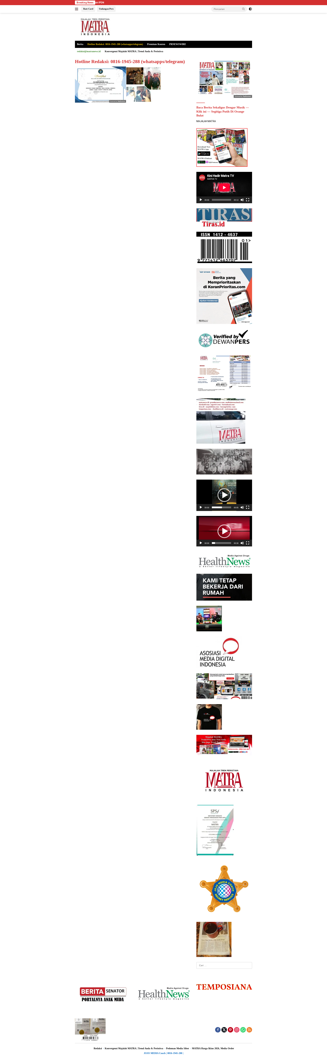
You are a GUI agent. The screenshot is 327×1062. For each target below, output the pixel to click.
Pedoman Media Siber (177, 1048)
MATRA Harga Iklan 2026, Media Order (213, 1048)
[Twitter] (224, 1030)
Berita (80, 44)
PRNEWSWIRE (177, 44)
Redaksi (98, 1048)
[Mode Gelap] (250, 9)
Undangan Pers (106, 9)
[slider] (221, 507)
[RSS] (249, 1030)
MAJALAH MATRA (206, 121)
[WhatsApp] (243, 1030)
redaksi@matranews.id (89, 51)
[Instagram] (236, 1030)
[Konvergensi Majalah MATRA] (94, 26)
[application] (224, 187)
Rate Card (88, 9)
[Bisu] (242, 200)
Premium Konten (156, 44)
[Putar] (201, 200)
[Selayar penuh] (247, 200)
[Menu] (77, 9)
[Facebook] (218, 1030)
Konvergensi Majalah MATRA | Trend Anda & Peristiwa (134, 51)
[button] (243, 9)
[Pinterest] (230, 1030)
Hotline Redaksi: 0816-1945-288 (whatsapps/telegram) (115, 44)
